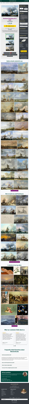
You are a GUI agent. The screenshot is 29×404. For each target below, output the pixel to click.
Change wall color (6, 54)
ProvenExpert (6, 342)
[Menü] (1, 1)
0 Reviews (11, 56)
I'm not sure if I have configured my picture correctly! (9, 367)
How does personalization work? (6, 354)
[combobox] (24, 11)
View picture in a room (14, 54)
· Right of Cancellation (3, 393)
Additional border (21, 10)
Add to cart (24, 51)
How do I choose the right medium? (7, 365)
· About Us (2, 395)
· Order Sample (12, 394)
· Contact (2, 390)
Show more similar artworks (14, 190)
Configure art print (10, 26)
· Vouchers (11, 393)
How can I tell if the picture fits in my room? (8, 362)
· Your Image (11, 390)
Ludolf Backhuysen (10, 21)
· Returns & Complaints (3, 394)
